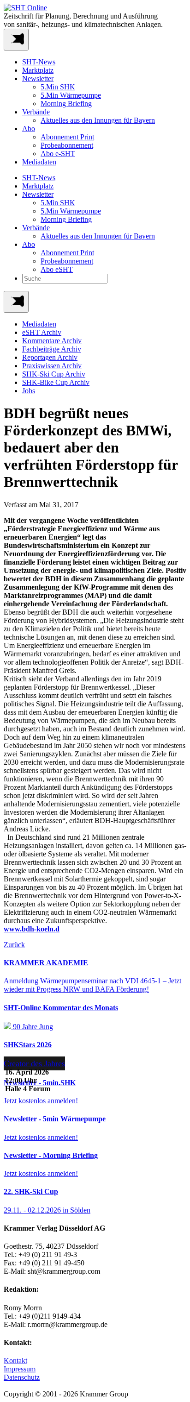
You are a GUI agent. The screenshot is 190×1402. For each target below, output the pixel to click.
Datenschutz (22, 1377)
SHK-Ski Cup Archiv (53, 374)
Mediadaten (39, 162)
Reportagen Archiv (49, 357)
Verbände (36, 112)
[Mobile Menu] (16, 39)
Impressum (20, 1369)
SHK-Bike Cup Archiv (55, 382)
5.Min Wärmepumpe (71, 95)
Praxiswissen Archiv (52, 366)
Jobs (28, 391)
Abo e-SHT (58, 153)
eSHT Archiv (41, 332)
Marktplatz (37, 70)
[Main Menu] (16, 302)
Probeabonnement (67, 145)
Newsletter (37, 78)
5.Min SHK (58, 87)
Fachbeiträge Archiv (51, 349)
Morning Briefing (66, 103)
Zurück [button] (14, 945)
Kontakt (15, 1360)
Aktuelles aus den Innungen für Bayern (98, 120)
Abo (28, 128)
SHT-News (38, 62)
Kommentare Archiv (52, 341)
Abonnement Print (67, 137)
